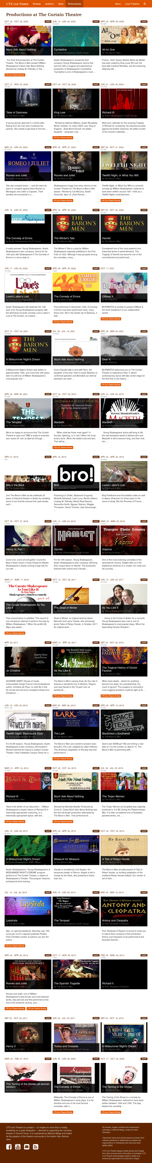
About (118, 3)
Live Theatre (17, 4)
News (60, 3)
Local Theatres (132, 3)
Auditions (49, 3)
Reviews (37, 3)
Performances (74, 3)
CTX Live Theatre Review (14, 75)
